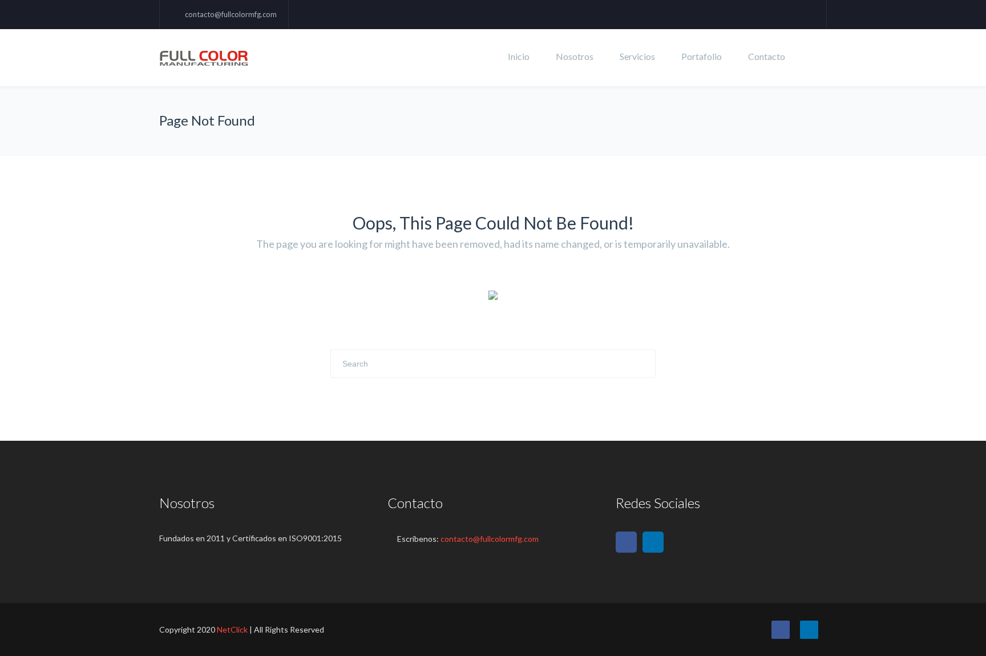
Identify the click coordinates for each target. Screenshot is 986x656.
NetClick (232, 629)
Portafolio (701, 56)
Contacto (766, 56)
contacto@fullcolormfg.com (231, 14)
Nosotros (574, 56)
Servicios (637, 56)
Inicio (519, 56)
